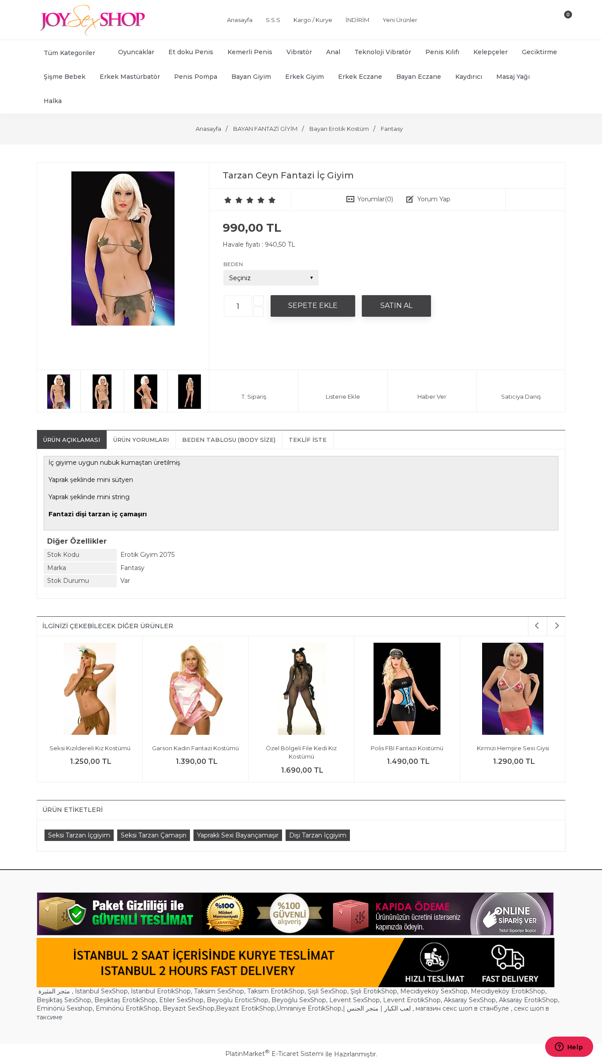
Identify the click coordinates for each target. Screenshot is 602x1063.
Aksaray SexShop (470, 1000)
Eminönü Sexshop (65, 1008)
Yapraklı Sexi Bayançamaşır (238, 835)
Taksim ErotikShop (276, 991)
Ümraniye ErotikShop (309, 1008)
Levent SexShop (354, 1000)
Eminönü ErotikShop (128, 1008)
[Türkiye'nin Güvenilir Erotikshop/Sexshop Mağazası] (92, 34)
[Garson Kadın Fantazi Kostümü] (194, 690)
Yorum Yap (433, 199)
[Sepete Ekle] (313, 305)
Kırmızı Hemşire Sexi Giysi (511, 748)
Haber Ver (431, 396)
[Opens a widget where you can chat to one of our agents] (569, 1048)
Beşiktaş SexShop (64, 1000)
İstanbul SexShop (101, 991)
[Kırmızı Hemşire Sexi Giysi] (511, 690)
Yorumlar (375, 199)
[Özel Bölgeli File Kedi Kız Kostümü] (300, 690)
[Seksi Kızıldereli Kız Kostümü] (88, 690)
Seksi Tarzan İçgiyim (79, 835)
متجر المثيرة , (55, 991)
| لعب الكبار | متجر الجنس (377, 1008)
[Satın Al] (396, 305)
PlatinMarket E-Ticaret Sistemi (274, 1054)
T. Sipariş (254, 396)
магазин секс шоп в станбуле (462, 1008)
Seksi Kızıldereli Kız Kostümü (88, 748)
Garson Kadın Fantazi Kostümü (194, 748)
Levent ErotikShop (412, 1000)
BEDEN (233, 264)
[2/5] (234, 200)
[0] (560, 21)
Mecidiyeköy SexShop (434, 991)
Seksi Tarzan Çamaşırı (153, 835)
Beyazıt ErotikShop (245, 1008)
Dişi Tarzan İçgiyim (317, 835)
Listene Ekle (343, 396)
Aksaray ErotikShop (528, 1000)
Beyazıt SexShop (189, 1008)
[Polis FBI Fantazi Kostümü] (406, 690)
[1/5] (228, 200)
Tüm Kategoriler (69, 53)
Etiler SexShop (181, 1000)
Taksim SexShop (219, 991)
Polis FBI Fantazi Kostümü (405, 748)
